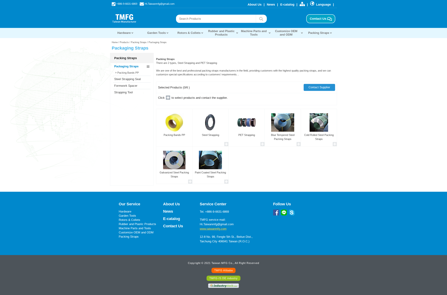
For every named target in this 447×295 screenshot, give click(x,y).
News (271, 4)
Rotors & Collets (188, 33)
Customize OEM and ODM (286, 32)
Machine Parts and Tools (254, 32)
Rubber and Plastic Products (221, 32)
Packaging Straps (126, 66)
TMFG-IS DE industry (223, 278)
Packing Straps (318, 33)
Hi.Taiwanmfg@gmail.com (160, 3)
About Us (255, 4)
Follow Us (282, 204)
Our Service (129, 204)
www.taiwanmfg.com (213, 228)
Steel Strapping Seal (127, 79)
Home (115, 42)
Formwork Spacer (125, 85)
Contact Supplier (319, 87)
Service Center (213, 204)
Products (124, 42)
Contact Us (318, 18)
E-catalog (287, 4)
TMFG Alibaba (223, 270)
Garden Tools (156, 33)
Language (323, 4)
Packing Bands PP (128, 72)
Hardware (124, 33)
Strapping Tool (123, 92)
